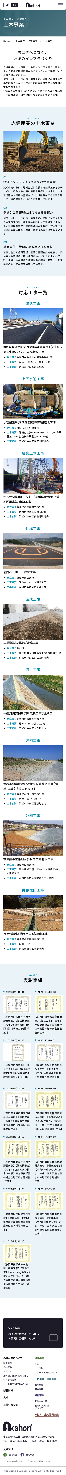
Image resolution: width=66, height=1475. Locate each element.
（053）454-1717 (18, 1441)
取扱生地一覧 (41, 1401)
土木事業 (39, 1384)
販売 (37, 1364)
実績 (5, 1397)
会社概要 (7, 1367)
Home (7, 41)
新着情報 (8, 1390)
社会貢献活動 (9, 1379)
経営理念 (7, 1363)
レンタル (39, 1368)
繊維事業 (30, 1454)
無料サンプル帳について (42, 1406)
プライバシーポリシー (13, 1461)
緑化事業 (13, 1454)
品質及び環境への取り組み (15, 1375)
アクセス (7, 1371)
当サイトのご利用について (38, 1461)
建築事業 (39, 1389)
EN (14, 4)
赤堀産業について (13, 1358)
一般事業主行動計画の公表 (15, 1384)
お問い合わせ (10, 1404)
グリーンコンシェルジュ (46, 1372)
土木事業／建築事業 (26, 41)
